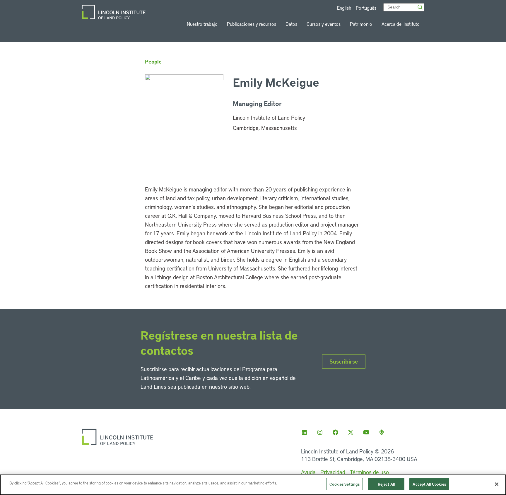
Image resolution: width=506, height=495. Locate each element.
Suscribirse (343, 361)
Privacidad (332, 472)
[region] (253, 484)
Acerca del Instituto (401, 24)
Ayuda (308, 472)
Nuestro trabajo (202, 24)
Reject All (386, 484)
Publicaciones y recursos (251, 24)
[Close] (496, 484)
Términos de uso (369, 472)
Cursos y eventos (324, 24)
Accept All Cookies (429, 484)
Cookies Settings (344, 484)
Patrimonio (361, 24)
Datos (291, 24)
